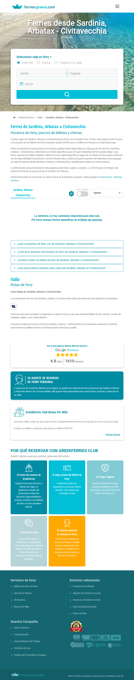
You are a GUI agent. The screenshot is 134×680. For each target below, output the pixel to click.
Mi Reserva (19, 600)
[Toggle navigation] (117, 6)
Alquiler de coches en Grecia (87, 593)
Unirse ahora (113, 434)
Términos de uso (22, 648)
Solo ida (27, 62)
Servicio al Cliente (23, 593)
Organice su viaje (70, 62)
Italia (39, 117)
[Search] (67, 94)
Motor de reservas (91, 219)
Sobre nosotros (22, 627)
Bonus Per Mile (21, 606)
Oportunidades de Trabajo (27, 641)
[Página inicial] (14, 117)
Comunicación (21, 634)
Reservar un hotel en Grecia (86, 600)
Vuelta (46, 62)
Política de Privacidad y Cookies (30, 655)
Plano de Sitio (80, 613)
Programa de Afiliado (83, 586)
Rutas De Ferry (26, 117)
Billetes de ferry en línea (26, 586)
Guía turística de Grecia (84, 606)
